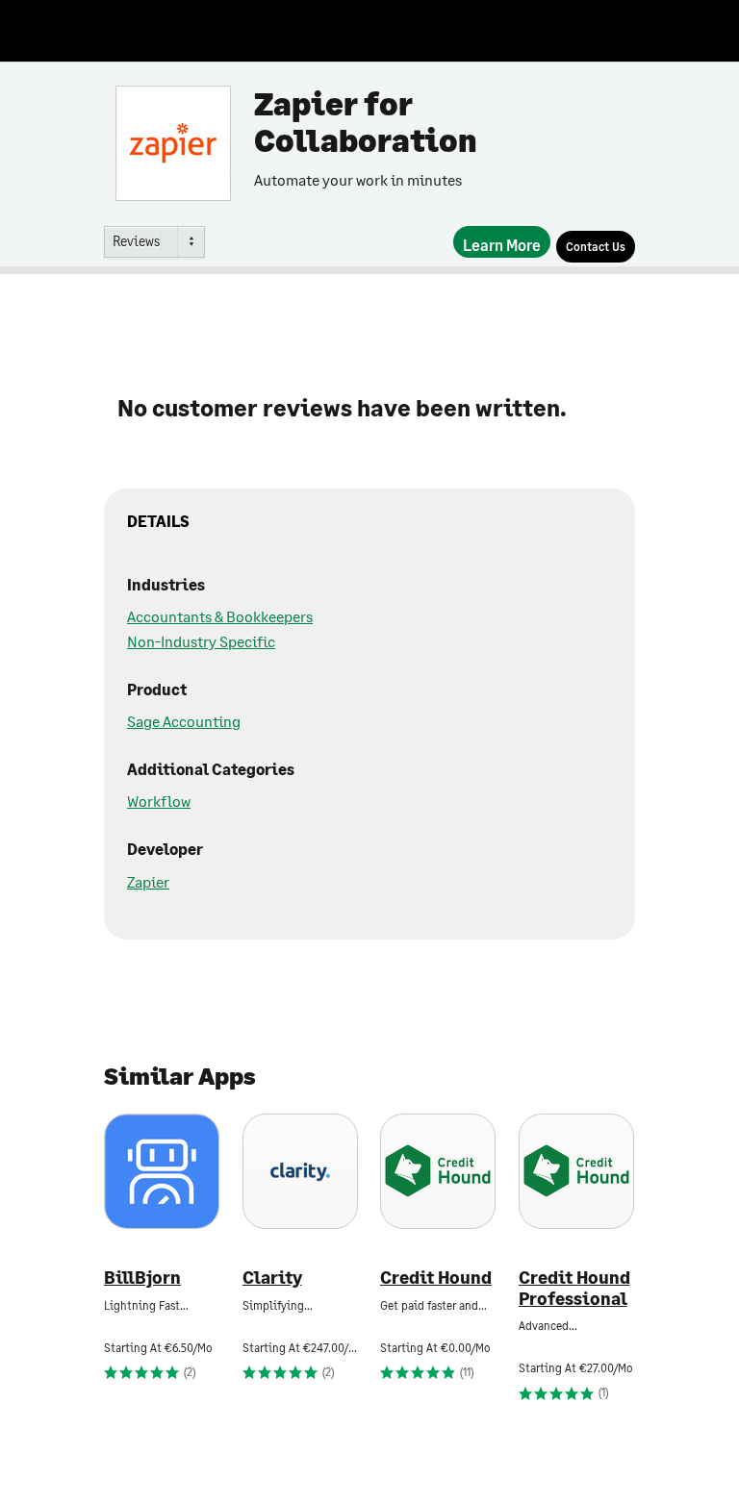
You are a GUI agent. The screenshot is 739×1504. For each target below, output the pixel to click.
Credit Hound (436, 1277)
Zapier (148, 881)
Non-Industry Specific (201, 641)
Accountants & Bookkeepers (220, 616)
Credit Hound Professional (574, 1288)
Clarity (272, 1277)
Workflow (159, 800)
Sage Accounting (184, 721)
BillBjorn (142, 1277)
